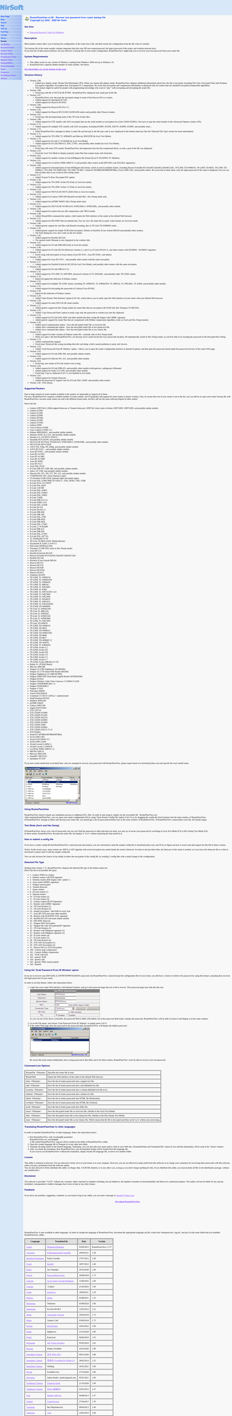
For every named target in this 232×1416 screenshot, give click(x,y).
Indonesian (31, 1309)
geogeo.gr (51, 1292)
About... (4, 38)
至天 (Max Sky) (54, 1354)
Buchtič (50, 1264)
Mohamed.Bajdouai (55, 1247)
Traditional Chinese (34, 1383)
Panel (3, 69)
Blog (3, 20)
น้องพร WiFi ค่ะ (54, 1395)
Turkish (29, 1401)
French (29, 1275)
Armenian (30, 1253)
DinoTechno (52, 1326)
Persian (29, 1326)
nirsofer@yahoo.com (125, 1195)
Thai (28, 1395)
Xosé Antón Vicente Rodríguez (60, 1281)
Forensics (5, 72)
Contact (4, 35)
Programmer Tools (8, 57)
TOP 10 (4, 29)
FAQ (2, 26)
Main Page (5, 16)
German (29, 1286)
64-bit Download (7, 66)
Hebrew (29, 1298)
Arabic (29, 1247)
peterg (49, 1298)
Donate (3, 41)
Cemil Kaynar (53, 1401)
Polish (29, 1332)
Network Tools (6, 60)
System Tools (6, 51)
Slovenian (30, 1378)
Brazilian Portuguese (35, 1258)
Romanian (30, 1343)
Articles (4, 78)
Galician (29, 1281)
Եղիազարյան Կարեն (59, 1253)
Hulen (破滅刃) (54, 1389)
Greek (29, 1292)
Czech (29, 1264)
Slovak (29, 1372)
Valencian (30, 1413)
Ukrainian (30, 1407)
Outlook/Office (7, 63)
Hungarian (30, 1303)
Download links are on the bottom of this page (45, 69)
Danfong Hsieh (53, 1383)
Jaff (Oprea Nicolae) (55, 1343)
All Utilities (5, 45)
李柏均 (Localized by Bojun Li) (61, 1360)
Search (3, 23)
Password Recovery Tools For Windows (47, 32)
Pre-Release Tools (8, 75)
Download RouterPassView (127, 1201)
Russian (29, 1349)
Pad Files (4, 32)
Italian (29, 1315)
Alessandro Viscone (55, 1315)
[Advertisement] (94, 7)
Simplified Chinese (34, 1354)
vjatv (49, 1413)
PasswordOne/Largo (56, 1275)
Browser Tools (7, 54)
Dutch (29, 1270)
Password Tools (7, 48)
